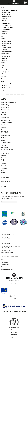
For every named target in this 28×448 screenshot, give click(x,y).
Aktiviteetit (3, 21)
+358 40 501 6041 (5, 251)
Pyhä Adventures (14, 337)
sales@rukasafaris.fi (6, 239)
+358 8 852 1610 (5, 237)
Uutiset (3, 74)
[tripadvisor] (18, 283)
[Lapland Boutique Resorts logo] (14, 320)
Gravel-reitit (4, 86)
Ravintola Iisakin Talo (6, 43)
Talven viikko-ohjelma (6, 23)
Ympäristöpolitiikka (5, 264)
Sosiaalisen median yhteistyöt (7, 269)
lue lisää (16, 260)
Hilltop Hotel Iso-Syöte (14, 327)
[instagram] (11, 283)
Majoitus (2, 8)
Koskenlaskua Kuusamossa (7, 27)
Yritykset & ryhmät (5, 53)
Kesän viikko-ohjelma (6, 25)
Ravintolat (3, 38)
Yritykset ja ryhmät (7, 150)
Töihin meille (4, 70)
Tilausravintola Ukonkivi (7, 47)
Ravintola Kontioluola (6, 41)
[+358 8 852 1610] (11, 93)
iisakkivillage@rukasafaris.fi (7, 252)
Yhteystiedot (4, 68)
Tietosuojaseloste (5, 72)
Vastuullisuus (3, 76)
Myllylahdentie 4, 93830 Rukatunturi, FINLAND (14, 296)
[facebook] (15, 283)
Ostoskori (3, 79)
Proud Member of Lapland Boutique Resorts (14, 311)
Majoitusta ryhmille (6, 14)
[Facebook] (18, 93)
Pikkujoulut (4, 49)
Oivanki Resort (14, 334)
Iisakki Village (4, 63)
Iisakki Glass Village (6, 12)
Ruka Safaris (14, 330)
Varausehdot (4, 18)
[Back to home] (14, 2)
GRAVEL (2, 81)
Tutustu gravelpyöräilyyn (7, 84)
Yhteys (2, 65)
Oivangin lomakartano (6, 16)
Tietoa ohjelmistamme (6, 29)
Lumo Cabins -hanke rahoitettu (10, 257)
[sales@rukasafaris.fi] (7, 93)
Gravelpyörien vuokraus (7, 88)
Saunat (2, 36)
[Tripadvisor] (22, 93)
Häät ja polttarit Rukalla (7, 51)
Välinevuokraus (5, 31)
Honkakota (4, 45)
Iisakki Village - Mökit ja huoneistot (9, 10)
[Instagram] (15, 93)
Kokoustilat (4, 60)
